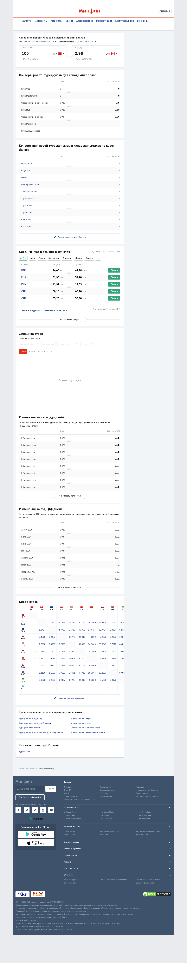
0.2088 (113, 637)
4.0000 (124, 658)
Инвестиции (104, 20)
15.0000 (123, 651)
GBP (23, 291)
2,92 (117, 529)
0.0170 (113, 680)
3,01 (117, 536)
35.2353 (102, 673)
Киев (32, 258)
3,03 (117, 543)
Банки (69, 20)
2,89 (117, 487)
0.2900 (52, 651)
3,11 (117, 571)
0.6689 (72, 622)
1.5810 (42, 644)
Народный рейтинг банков (147, 796)
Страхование (84, 20)
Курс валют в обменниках (110, 831)
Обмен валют (69, 831)
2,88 (117, 109)
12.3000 (123, 637)
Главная (21, 769)
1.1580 (52, 673)
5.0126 (62, 673)
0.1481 (62, 666)
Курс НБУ (67, 790)
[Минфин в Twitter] (35, 810)
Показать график (71, 319)
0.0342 (52, 666)
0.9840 (82, 637)
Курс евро (140, 787)
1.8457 (42, 630)
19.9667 (92, 673)
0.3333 (92, 680)
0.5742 (52, 622)
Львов (42, 258)
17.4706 (102, 622)
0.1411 (42, 658)
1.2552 (62, 651)
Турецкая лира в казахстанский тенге (87, 732)
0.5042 (113, 622)
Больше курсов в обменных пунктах (43, 310)
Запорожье (54, 258)
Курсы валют (25, 751)
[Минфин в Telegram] (27, 810)
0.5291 (42, 651)
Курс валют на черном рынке (148, 831)
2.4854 (62, 622)
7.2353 (103, 637)
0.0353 (42, 680)
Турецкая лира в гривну (81, 723)
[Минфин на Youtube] (51, 810)
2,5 (118, 102)
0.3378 (72, 651)
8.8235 (103, 651)
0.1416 (82, 666)
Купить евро (105, 834)
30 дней (31, 352)
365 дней (41, 352)
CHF (23, 298)
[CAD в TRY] (69, 53)
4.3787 (62, 630)
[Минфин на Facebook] (18, 810)
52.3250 (123, 630)
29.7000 (123, 622)
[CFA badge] (52, 894)
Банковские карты (107, 790)
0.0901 (72, 658)
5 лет (49, 352)
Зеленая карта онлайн (73, 880)
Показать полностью (71, 496)
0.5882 (103, 680)
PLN (23, 284)
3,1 (118, 564)
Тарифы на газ (142, 793)
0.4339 (42, 637)
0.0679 (113, 658)
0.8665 (52, 644)
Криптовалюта (124, 20)
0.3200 (82, 658)
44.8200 (123, 644)
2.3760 (82, 622)
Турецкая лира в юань (29, 727)
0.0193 (52, 680)
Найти (51, 789)
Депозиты (40, 20)
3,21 (117, 578)
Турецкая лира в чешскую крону (85, 727)
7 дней (23, 352)
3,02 (117, 550)
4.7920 (82, 673)
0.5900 (92, 666)
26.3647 (102, 644)
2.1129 (42, 673)
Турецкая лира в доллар (30, 718)
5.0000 (92, 651)
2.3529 (103, 658)
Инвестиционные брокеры (147, 790)
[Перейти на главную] (93, 11)
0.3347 (62, 658)
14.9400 (92, 644)
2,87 (117, 466)
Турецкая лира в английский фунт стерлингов (41, 732)
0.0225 (72, 680)
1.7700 (124, 666)
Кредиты (56, 20)
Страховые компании (145, 883)
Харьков (67, 258)
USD (23, 270)
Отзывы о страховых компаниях (113, 880)
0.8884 (113, 630)
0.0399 (72, 666)
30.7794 (102, 630)
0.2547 (113, 651)
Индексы (143, 20)
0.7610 (113, 644)
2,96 (117, 116)
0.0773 (52, 658)
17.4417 (92, 630)
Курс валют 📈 (31, 769)
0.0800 (82, 680)
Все (24, 258)
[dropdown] (98, 258)
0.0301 (113, 666)
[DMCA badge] (157, 894)
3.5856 (82, 644)
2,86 (117, 459)
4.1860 (82, 630)
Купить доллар (70, 834)
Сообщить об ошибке (30, 797)
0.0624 (42, 666)
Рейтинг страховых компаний (148, 880)
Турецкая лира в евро (80, 718)
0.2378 (52, 637)
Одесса (89, 258)
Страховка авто (70, 883)
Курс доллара (105, 787)
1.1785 (72, 630)
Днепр (78, 258)
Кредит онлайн (106, 796)
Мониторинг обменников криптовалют (80, 800)
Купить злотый (142, 834)
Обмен (114, 270)
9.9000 (92, 622)
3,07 (117, 557)
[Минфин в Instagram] (43, 810)
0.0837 (62, 680)
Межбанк (67, 793)
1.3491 (72, 673)
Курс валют (68, 787)
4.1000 (92, 637)
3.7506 (62, 644)
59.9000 (123, 673)
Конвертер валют (71, 796)
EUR (23, 277)
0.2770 (72, 637)
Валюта (26, 20)
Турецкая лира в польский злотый (35, 723)
